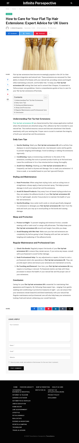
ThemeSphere (50, 436)
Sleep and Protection (23, 107)
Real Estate (17, 418)
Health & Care (57, 387)
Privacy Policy (53, 395)
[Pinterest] (8, 94)
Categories (16, 390)
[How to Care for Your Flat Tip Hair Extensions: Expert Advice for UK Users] (39, 54)
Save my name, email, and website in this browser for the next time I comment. (34, 362)
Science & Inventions (20, 421)
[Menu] (8, 3)
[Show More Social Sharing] (50, 33)
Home (15, 387)
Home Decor (17, 406)
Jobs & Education (19, 403)
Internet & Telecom (20, 395)
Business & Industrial (21, 392)
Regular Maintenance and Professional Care (31, 110)
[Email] (8, 99)
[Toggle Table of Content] (44, 97)
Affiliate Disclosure (56, 392)
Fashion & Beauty (27, 387)
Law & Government (19, 409)
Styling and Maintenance (24, 105)
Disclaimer (52, 398)
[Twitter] (8, 84)
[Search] (71, 3)
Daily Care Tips (21, 103)
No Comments (43, 28)
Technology (17, 427)
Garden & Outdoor (19, 398)
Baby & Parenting (43, 387)
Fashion (9, 14)
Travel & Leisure (18, 430)
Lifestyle (16, 412)
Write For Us (40, 390)
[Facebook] (8, 80)
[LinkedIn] (8, 89)
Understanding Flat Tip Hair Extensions (29, 100)
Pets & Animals (18, 415)
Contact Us (52, 390)
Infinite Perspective (17, 28)
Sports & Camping (19, 424)
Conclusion (19, 112)
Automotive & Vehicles (21, 401)
